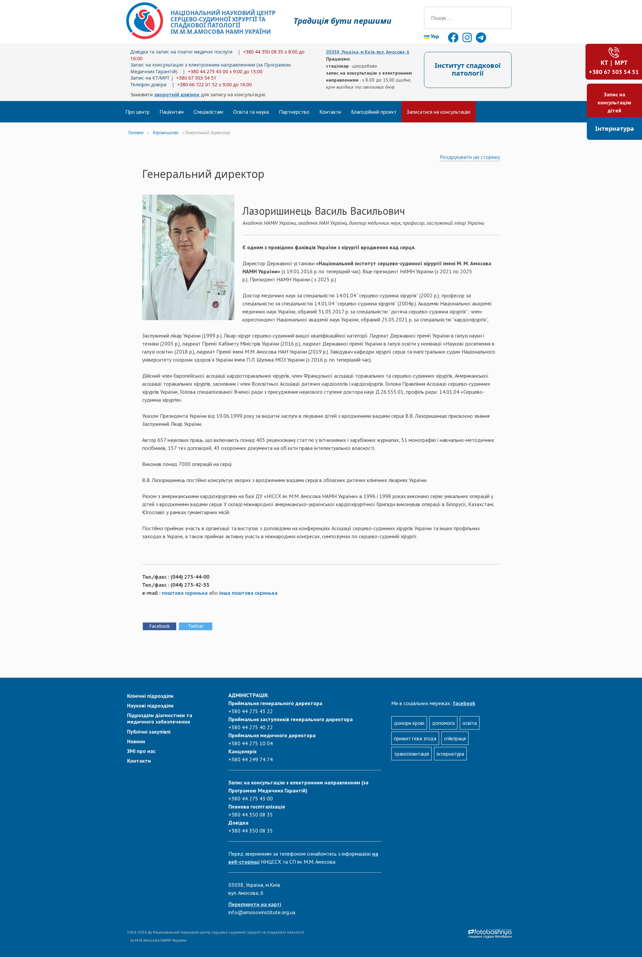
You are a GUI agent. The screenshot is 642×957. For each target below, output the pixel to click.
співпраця (455, 738)
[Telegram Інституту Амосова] (481, 39)
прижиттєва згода (415, 738)
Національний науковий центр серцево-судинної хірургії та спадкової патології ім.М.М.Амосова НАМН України (223, 22)
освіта (469, 723)
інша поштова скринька (248, 592)
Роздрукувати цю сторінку (470, 157)
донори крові (409, 723)
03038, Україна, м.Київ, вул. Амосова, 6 (367, 52)
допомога (443, 723)
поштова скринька (185, 592)
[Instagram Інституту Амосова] (467, 39)
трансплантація (411, 753)
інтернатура (450, 753)
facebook (464, 703)
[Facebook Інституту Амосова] (454, 39)
